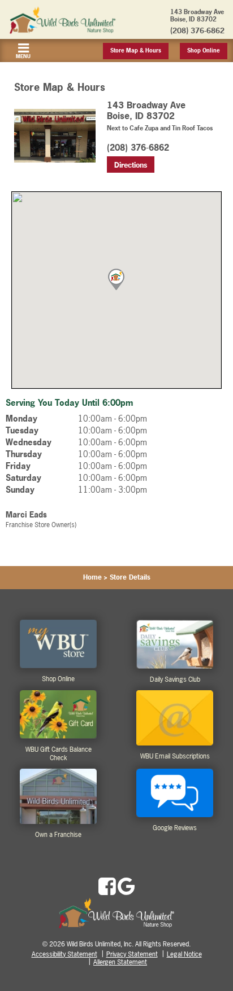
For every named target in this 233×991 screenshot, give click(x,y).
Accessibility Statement (64, 954)
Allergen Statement (120, 962)
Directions (130, 165)
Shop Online (203, 50)
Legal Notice (184, 954)
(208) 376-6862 (197, 30)
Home (92, 577)
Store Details (130, 577)
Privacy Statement (132, 954)
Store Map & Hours (135, 50)
